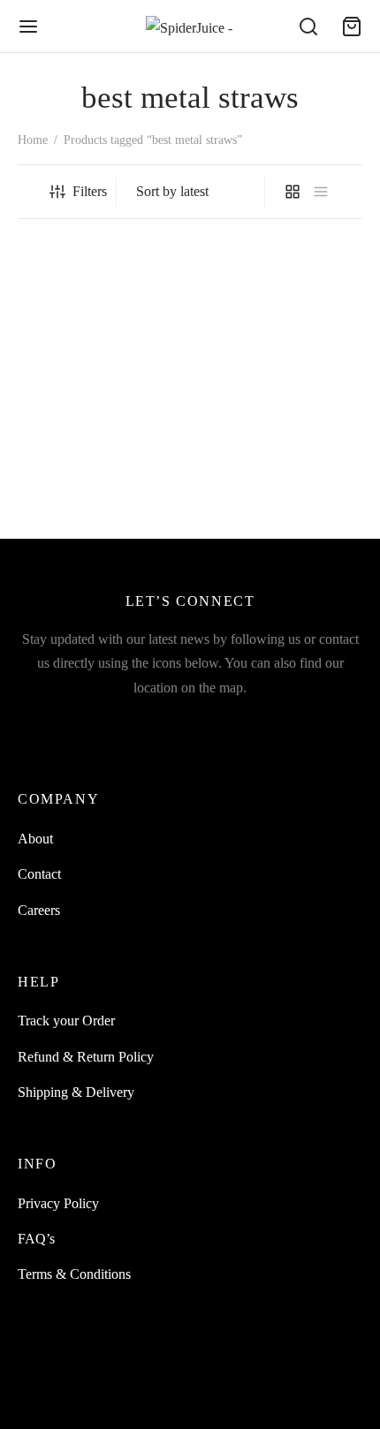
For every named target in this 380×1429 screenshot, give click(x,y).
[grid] (292, 192)
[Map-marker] (314, 725)
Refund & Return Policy (86, 1056)
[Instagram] (107, 725)
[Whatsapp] (231, 725)
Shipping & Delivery (76, 1092)
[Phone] (272, 725)
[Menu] (28, 26)
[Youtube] (149, 725)
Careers (39, 910)
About (35, 838)
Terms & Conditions (74, 1274)
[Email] (190, 725)
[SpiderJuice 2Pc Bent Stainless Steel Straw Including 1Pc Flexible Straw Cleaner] (101, 364)
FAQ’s (36, 1238)
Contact (39, 873)
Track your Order (66, 1020)
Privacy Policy (58, 1203)
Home (33, 140)
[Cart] (351, 26)
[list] (321, 192)
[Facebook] (65, 725)
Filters (89, 191)
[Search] (308, 26)
